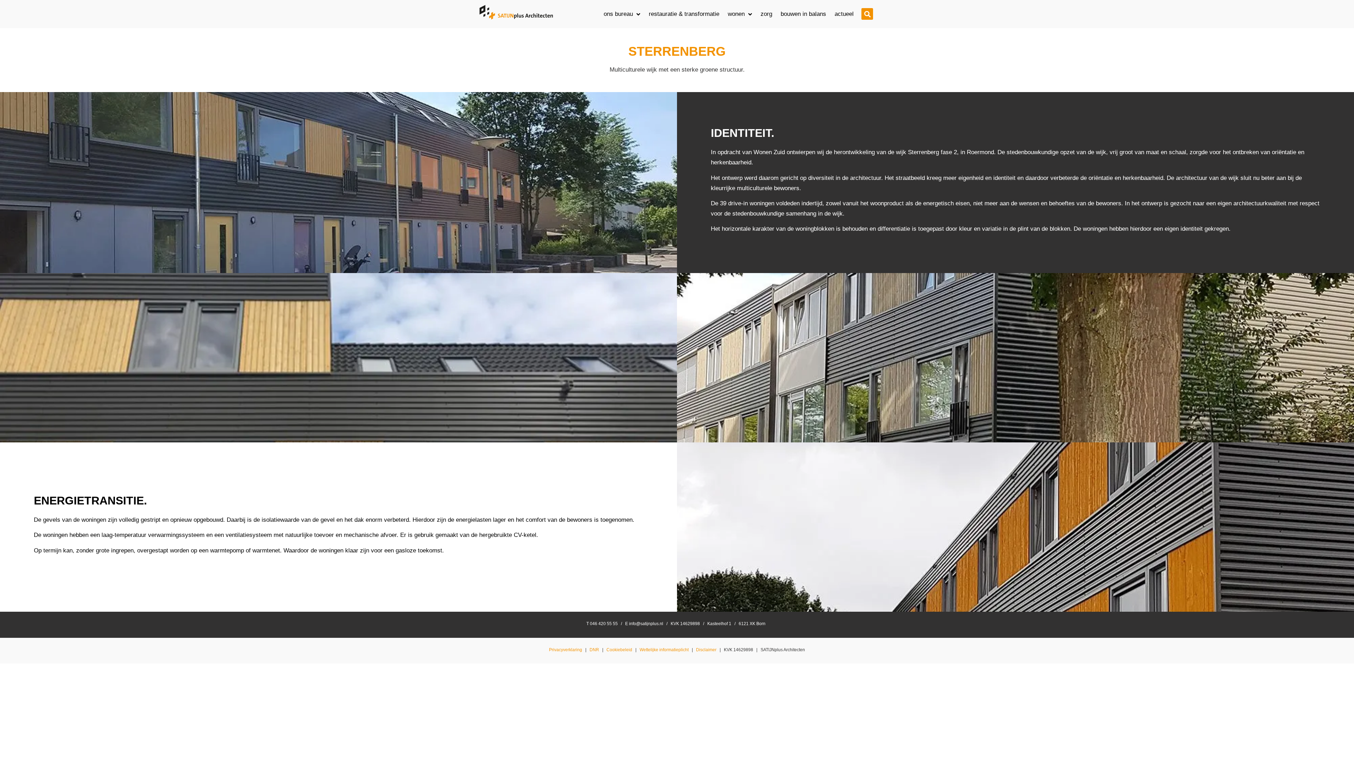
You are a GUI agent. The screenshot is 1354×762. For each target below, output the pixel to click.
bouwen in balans (803, 14)
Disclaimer (706, 649)
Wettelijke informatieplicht (664, 649)
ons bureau (618, 14)
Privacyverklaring (565, 649)
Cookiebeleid (619, 649)
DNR (594, 649)
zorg (766, 14)
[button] (867, 14)
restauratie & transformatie (684, 14)
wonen (736, 14)
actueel (844, 14)
